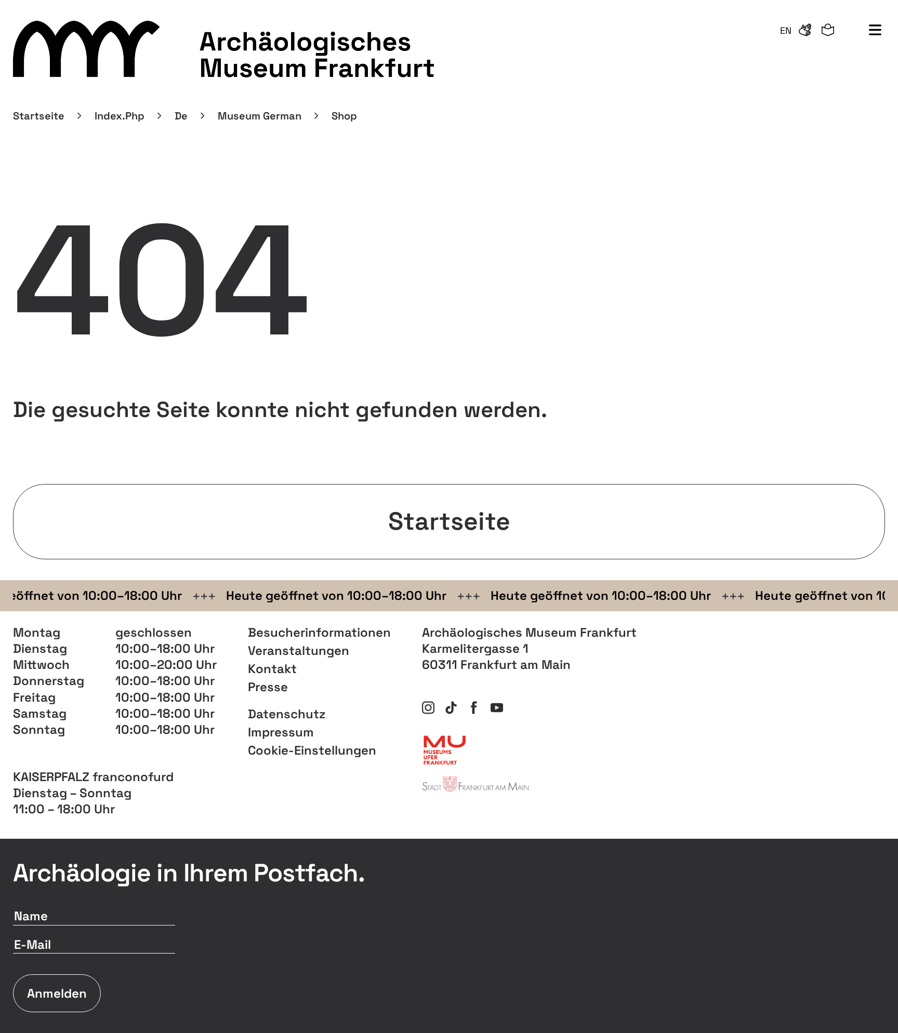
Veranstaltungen (298, 650)
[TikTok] (451, 708)
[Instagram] (428, 708)
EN (785, 30)
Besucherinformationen (319, 632)
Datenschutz (286, 714)
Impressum (281, 732)
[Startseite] (225, 49)
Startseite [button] (449, 521)
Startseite (38, 116)
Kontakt (272, 669)
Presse (268, 687)
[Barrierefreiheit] (805, 30)
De (181, 116)
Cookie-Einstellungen (312, 750)
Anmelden (57, 993)
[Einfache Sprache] (828, 30)
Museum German (259, 116)
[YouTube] (497, 708)
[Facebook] (474, 708)
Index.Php (119, 116)
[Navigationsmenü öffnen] (875, 31)
